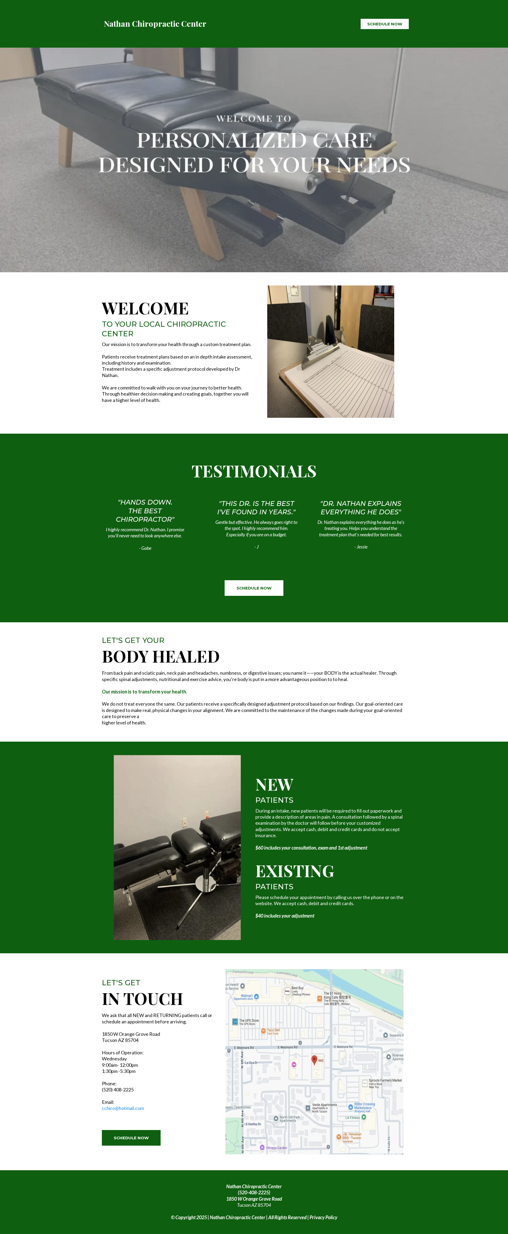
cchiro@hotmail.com (123, 1108)
